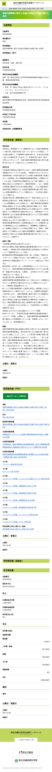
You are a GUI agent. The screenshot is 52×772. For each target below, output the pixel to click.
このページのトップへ (26, 740)
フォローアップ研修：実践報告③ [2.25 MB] (19, 500)
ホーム (5, 8)
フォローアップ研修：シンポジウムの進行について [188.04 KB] (26, 479)
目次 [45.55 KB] (8, 417)
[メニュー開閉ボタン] (4, 4)
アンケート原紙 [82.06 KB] (12, 464)
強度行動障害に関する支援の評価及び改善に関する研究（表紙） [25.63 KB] (25, 408)
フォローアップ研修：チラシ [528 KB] (17, 522)
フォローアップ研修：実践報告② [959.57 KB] (19, 493)
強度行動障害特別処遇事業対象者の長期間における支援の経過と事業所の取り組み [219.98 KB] (25, 455)
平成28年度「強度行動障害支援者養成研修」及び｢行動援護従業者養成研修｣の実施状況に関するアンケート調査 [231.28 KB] (26, 445)
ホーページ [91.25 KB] (11, 471)
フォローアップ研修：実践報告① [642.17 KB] (19, 486)
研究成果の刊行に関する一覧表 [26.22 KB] (18, 529)
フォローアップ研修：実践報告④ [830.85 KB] (19, 507)
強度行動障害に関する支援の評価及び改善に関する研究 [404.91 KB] (26, 425)
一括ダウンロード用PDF (15, 396)
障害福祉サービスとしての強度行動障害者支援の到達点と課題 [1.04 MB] (25, 435)
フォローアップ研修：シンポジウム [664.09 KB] (20, 515)
